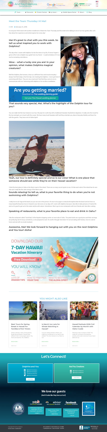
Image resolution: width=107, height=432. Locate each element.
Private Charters (42, 12)
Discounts (30, 12)
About (82, 12)
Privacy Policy (11, 428)
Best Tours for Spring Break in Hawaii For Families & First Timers (20, 326)
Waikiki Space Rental (69, 12)
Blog (90, 12)
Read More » (14, 341)
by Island (53, 12)
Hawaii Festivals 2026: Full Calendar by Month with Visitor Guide (83, 326)
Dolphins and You (30, 366)
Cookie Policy (18, 428)
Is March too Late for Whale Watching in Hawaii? (51, 326)
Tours (18, 12)
